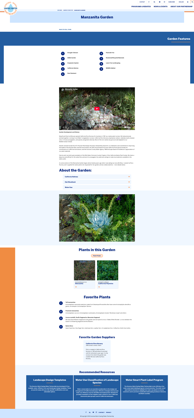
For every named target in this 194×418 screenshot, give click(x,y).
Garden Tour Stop (68, 10)
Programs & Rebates (141, 6)
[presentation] (61, 218)
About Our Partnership (181, 6)
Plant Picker (97, 256)
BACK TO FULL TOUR (65, 29)
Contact (142, 2)
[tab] (97, 177)
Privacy (108, 412)
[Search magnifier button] (192, 2)
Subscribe (171, 2)
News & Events (160, 6)
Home (60, 10)
